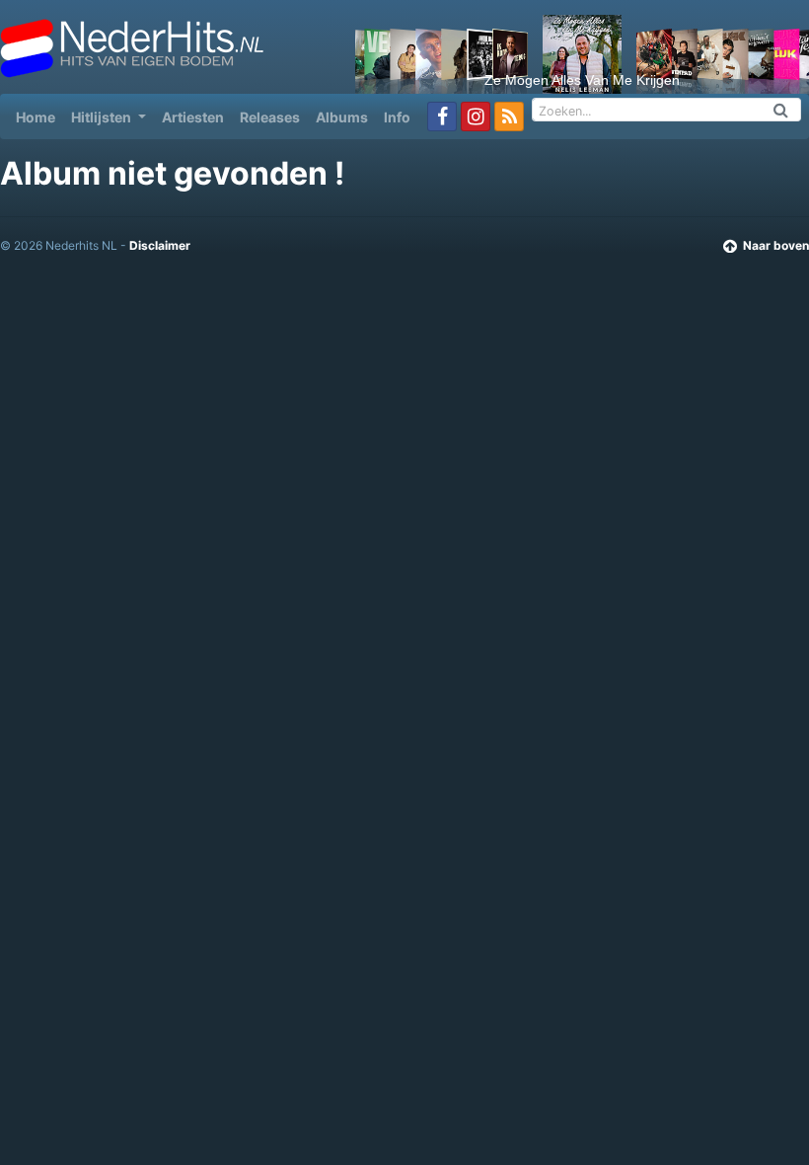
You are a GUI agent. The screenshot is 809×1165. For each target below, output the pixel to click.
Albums (342, 117)
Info (397, 117)
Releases (270, 117)
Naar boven (776, 245)
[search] (781, 109)
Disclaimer (159, 245)
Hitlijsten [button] (102, 117)
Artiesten (193, 117)
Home (39, 116)
